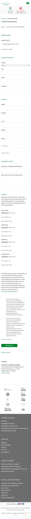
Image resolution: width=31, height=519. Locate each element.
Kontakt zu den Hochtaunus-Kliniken (12, 483)
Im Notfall (4, 421)
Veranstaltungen (6, 445)
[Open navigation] (27, 3)
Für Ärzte (4, 450)
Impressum (4, 495)
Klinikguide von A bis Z (8, 423)
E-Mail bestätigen (5, 153)
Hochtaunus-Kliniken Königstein (10, 466)
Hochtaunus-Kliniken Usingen (10, 464)
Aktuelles (4, 442)
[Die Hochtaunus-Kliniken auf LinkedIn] (23, 504)
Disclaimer (4, 493)
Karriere (3, 447)
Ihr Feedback (5, 452)
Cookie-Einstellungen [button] (7, 497)
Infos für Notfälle (20, 11)
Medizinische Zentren (7, 471)
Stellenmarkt (5, 18)
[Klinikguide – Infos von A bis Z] (10, 9)
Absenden (9, 345)
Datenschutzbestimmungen (9, 291)
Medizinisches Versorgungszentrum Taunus (14, 469)
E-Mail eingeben (5, 145)
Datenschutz (5, 488)
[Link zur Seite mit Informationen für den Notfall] (20, 9)
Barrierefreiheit (5, 490)
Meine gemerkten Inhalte (8, 430)
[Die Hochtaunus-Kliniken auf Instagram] (21, 504)
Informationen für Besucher (9, 426)
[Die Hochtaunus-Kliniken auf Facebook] (19, 504)
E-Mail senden (5, 373)
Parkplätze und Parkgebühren (10, 485)
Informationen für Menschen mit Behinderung (14, 428)
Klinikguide (10, 11)
